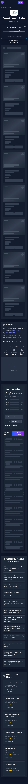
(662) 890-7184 (10, 332)
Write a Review (19, 433)
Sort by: (8, 421)
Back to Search (7, 7)
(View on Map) (16, 330)
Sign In (20, 2)
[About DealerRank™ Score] (25, 26)
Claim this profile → (14, 42)
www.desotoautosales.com (13, 335)
